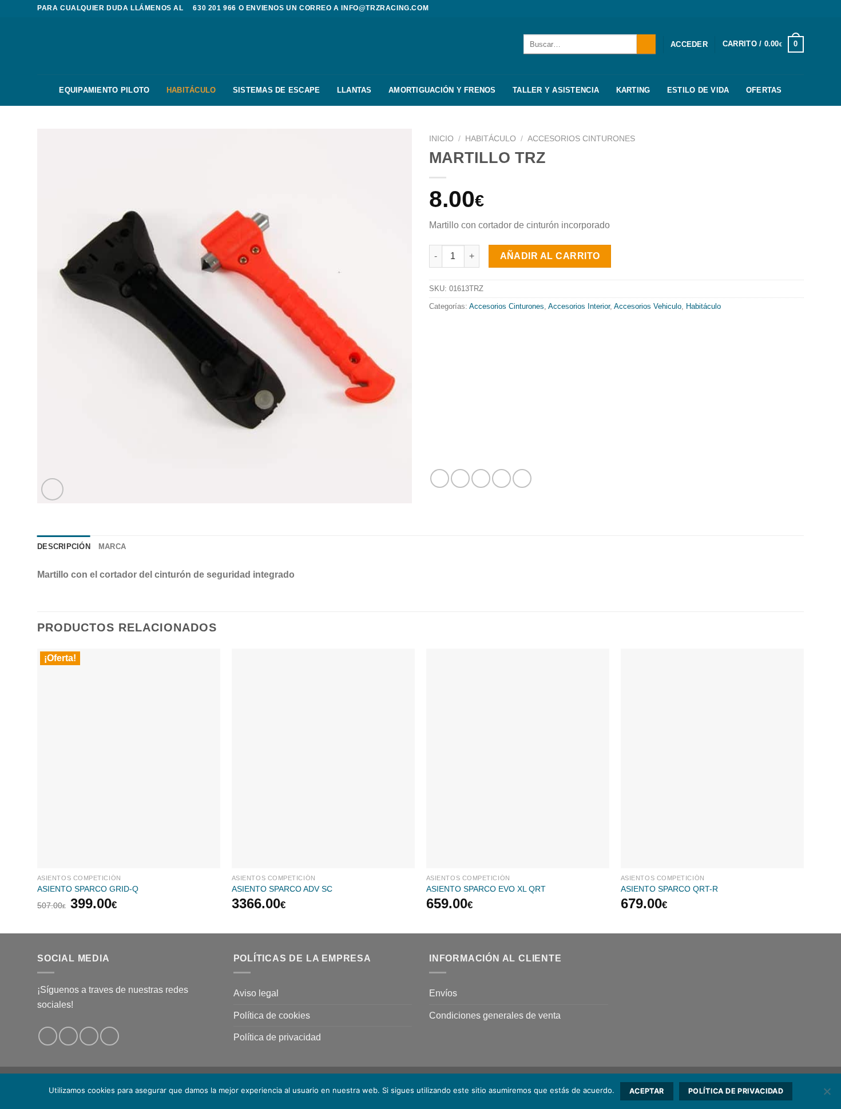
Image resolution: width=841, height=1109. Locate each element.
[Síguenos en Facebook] (776, 9)
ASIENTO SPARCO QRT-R (669, 888)
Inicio (441, 138)
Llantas (354, 90)
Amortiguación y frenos (442, 90)
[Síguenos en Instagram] (787, 9)
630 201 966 (214, 8)
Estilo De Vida (698, 90)
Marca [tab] (112, 546)
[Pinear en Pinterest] (501, 478)
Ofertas (764, 90)
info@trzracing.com (385, 8)
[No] (826, 1095)
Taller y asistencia (556, 90)
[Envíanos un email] (109, 1036)
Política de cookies (271, 1015)
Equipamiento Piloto (104, 90)
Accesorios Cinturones (581, 138)
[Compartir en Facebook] (439, 478)
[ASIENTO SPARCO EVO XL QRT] (517, 758)
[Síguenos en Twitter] (798, 9)
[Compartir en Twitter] (460, 478)
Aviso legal (256, 993)
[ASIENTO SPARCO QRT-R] (712, 758)
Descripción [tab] (63, 546)
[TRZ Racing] (616, 391)
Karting (633, 90)
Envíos (443, 993)
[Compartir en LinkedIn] (522, 478)
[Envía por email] (480, 478)
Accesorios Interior (579, 306)
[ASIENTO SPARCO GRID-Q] (128, 758)
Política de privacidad (277, 1037)
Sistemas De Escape (276, 90)
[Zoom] (52, 489)
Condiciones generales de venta (495, 1015)
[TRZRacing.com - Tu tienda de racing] (94, 45)
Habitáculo (191, 90)
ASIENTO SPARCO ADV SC (282, 888)
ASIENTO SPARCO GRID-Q (87, 888)
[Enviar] (646, 44)
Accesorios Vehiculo (647, 306)
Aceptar (646, 1091)
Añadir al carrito (550, 256)
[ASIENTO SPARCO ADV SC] (323, 758)
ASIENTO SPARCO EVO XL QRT (486, 888)
